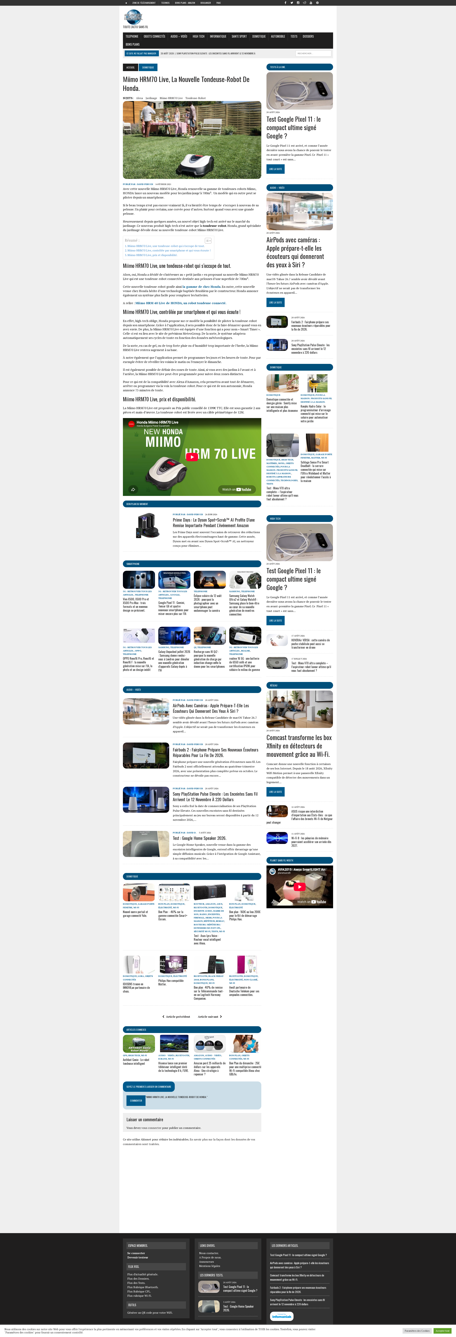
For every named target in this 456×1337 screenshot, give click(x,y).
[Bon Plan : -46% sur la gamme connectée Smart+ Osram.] (174, 899)
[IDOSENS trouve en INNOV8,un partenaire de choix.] (139, 971)
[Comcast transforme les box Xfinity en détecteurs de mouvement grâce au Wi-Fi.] (299, 725)
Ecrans (162, 1058)
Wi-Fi (136, 907)
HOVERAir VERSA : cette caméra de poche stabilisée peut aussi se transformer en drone (310, 644)
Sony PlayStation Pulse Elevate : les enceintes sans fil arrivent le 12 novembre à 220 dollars (215, 796)
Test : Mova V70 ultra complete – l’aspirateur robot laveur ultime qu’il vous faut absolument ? (282, 493)
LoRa (141, 976)
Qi (195, 647)
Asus (219, 904)
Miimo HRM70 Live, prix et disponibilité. (152, 255)
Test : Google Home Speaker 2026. (199, 838)
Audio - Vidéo (166, 1055)
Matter (315, 457)
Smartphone (132, 564)
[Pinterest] (317, 2)
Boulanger (206, 2)
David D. (191, 832)
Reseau (220, 921)
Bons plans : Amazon (185, 2)
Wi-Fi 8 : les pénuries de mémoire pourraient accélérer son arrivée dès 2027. (311, 842)
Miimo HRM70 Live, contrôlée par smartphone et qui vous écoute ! (169, 250)
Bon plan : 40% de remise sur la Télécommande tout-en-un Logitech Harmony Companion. (209, 993)
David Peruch (145, 184)
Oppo (138, 650)
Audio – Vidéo (179, 36)
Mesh (209, 917)
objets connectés (154, 36)
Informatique (218, 36)
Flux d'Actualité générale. (142, 1274)
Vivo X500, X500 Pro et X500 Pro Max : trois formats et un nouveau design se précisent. (136, 604)
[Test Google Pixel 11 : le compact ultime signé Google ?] (299, 107)
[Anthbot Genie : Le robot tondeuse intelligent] (139, 1050)
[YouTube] (311, 2)
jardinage (151, 98)
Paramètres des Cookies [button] (417, 1330)
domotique (132, 876)
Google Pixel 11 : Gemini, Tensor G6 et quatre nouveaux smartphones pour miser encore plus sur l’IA (173, 608)
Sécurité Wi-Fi (202, 931)
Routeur (199, 904)
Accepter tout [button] (442, 1330)
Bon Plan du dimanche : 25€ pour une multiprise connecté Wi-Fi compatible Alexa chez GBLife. (245, 1068)
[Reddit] (304, 2)
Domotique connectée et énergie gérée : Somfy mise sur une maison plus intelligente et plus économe (282, 405)
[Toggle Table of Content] (206, 241)
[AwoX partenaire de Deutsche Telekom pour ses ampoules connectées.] (245, 971)
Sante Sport (239, 36)
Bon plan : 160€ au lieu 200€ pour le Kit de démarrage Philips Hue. (244, 915)
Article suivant (208, 1017)
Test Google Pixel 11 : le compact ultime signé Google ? (293, 127)
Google (175, 594)
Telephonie (132, 36)
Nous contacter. (209, 1253)
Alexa (139, 98)
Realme (245, 650)
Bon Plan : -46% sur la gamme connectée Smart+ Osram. (172, 915)
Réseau (273, 685)
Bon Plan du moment (137, 504)
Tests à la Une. (278, 67)
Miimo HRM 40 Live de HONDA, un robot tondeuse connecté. (180, 303)
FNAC (218, 2)
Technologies (289, 480)
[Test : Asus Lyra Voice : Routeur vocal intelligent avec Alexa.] (210, 899)
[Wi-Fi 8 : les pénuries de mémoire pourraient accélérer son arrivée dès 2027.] (277, 842)
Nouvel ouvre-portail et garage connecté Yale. (135, 914)
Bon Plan (164, 904)
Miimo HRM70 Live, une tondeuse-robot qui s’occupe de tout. (166, 246)
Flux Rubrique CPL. (139, 1291)
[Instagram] (298, 2)
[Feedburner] (324, 2)
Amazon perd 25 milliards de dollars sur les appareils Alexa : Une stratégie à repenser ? (210, 1068)
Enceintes (214, 914)
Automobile (278, 36)
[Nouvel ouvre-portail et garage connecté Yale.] (139, 899)
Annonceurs (206, 1261)
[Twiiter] (292, 2)
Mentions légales (209, 1266)
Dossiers (308, 36)
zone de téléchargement (144, 2)
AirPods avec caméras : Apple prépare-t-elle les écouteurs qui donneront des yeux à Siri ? (211, 708)
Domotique (259, 36)
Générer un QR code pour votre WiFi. (150, 1312)
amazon (210, 904)
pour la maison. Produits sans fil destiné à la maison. (316, 398)
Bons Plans (132, 44)
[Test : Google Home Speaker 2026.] (146, 854)
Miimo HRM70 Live (171, 98)
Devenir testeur (137, 1257)
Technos (165, 2)
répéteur (209, 921)
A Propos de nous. (210, 1257)
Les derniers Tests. (211, 1275)
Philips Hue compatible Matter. (170, 982)
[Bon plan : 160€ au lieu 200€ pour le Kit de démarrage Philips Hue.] (245, 899)
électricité (165, 907)
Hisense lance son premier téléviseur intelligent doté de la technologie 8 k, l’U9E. (173, 1067)
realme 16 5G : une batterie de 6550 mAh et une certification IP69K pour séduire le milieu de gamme (244, 664)
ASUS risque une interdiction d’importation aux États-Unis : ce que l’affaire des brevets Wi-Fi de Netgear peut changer (299, 817)
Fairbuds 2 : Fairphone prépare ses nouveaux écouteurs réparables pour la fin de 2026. (215, 752)
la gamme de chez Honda (201, 287)
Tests (294, 36)
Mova (281, 463)
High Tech (198, 36)
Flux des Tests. (136, 1283)
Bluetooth (200, 907)
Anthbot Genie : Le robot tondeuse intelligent (136, 1062)
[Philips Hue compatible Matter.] (174, 971)
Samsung (234, 591)
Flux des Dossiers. (138, 1278)
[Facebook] (285, 2)
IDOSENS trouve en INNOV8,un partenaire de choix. (136, 988)
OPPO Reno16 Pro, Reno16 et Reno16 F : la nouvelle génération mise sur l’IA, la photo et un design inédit (138, 664)
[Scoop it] (330, 2)
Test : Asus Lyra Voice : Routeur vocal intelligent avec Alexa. (207, 939)
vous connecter (151, 1128)
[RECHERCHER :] (313, 53)
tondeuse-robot (195, 98)
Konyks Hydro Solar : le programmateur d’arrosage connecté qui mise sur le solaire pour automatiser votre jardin (316, 413)
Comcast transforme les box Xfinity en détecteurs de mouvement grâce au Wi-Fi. (299, 745)
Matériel (271, 463)
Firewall (199, 917)
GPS (125, 1055)
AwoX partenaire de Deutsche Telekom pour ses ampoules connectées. (244, 991)
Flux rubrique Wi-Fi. (139, 1295)
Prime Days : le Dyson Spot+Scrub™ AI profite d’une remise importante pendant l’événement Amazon (214, 522)
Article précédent (178, 1017)
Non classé (250, 979)
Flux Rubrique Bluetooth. (142, 1287)
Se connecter (136, 1253)
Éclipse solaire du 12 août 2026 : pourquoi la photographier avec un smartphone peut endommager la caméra (208, 603)
